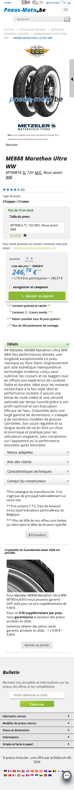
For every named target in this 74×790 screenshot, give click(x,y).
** (39, 271)
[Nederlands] (28, 2)
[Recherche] (67, 19)
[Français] (24, 2)
